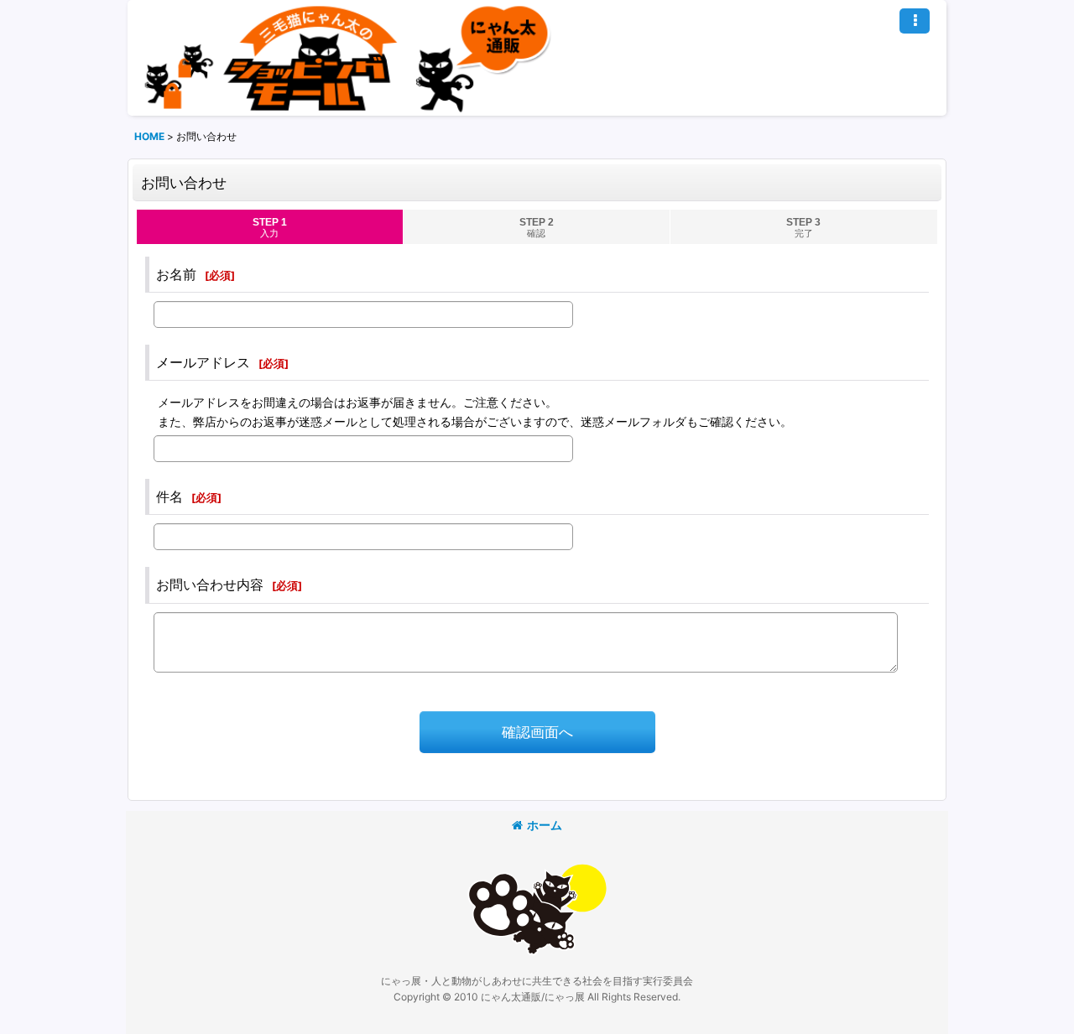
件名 (169, 496)
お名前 (176, 274)
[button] (914, 21)
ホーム (544, 825)
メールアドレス (203, 362)
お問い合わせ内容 (209, 584)
